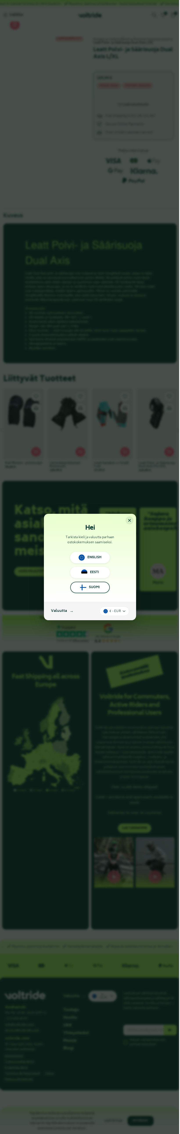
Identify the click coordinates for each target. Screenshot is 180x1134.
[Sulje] (129, 520)
